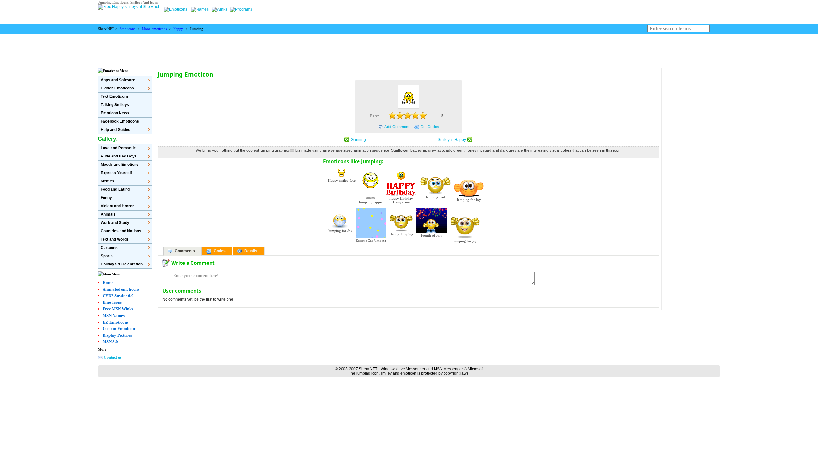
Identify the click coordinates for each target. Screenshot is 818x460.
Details (250, 251)
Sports (107, 256)
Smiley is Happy (452, 139)
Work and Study (115, 222)
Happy (178, 29)
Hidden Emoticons (117, 88)
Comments (185, 251)
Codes (220, 251)
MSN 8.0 (110, 341)
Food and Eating (115, 189)
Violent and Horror (117, 206)
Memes (107, 181)
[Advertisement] (409, 48)
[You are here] (176, 9)
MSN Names (114, 315)
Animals (108, 214)
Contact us (113, 357)
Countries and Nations (121, 231)
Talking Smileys (115, 105)
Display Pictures (117, 335)
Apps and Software (118, 80)
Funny (106, 197)
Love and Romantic (118, 148)
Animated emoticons (121, 289)
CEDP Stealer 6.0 (118, 295)
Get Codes (430, 127)
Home (108, 282)
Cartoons (109, 247)
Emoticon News (115, 113)
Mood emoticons (154, 29)
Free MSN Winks (118, 308)
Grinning (358, 139)
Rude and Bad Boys (119, 156)
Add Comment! (397, 127)
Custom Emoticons (119, 328)
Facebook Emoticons (120, 121)
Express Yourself (116, 173)
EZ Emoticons (115, 322)
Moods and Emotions (120, 164)
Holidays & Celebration (122, 264)
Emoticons (127, 29)
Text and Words (115, 239)
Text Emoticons (115, 96)
